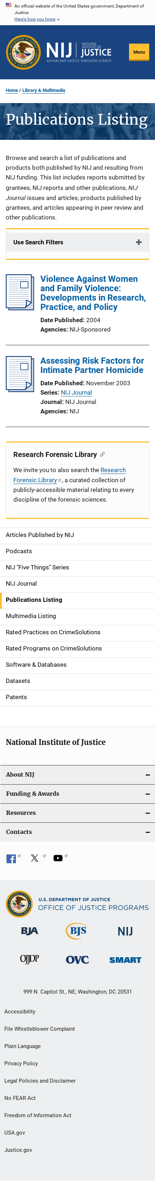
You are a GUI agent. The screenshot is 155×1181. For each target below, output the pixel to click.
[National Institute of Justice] (125, 936)
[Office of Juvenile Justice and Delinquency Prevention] (29, 966)
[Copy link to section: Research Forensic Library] (101, 453)
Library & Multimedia (43, 90)
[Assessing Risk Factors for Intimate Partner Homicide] (20, 390)
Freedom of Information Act (37, 1115)
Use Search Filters (38, 242)
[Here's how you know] (77, 12)
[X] (37, 861)
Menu (139, 52)
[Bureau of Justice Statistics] (77, 941)
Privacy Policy (21, 1063)
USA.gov (14, 1132)
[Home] (79, 52)
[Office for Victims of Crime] (77, 965)
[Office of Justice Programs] (23, 52)
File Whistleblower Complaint (39, 1029)
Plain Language (22, 1046)
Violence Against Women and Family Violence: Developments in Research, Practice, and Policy (93, 293)
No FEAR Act (20, 1098)
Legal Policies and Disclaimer (40, 1081)
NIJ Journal (76, 392)
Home (12, 90)
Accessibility (19, 1011)
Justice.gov (18, 1150)
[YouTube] (60, 861)
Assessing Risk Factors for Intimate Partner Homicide (92, 365)
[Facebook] (14, 861)
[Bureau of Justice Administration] (29, 936)
